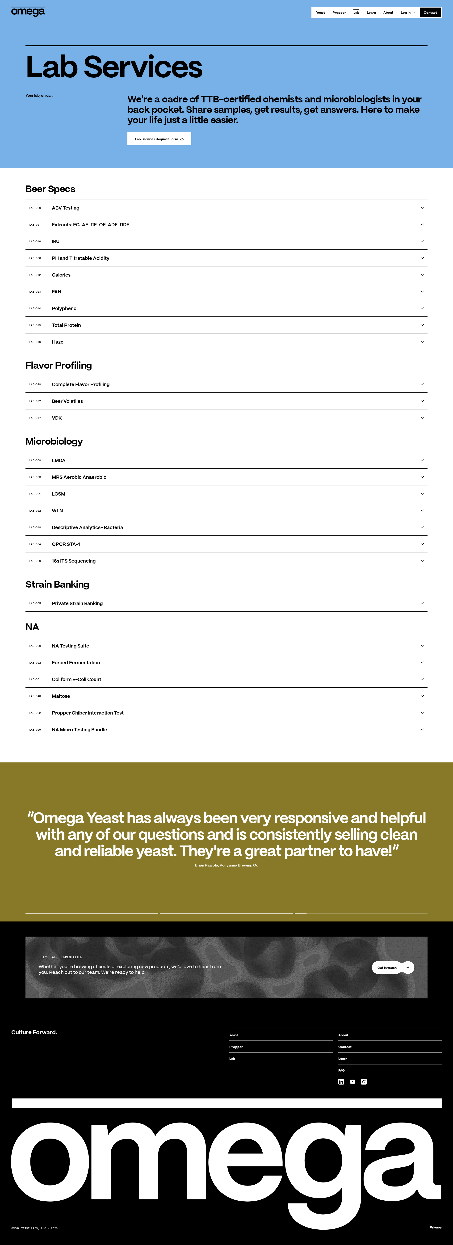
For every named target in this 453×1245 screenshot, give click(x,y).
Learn (371, 12)
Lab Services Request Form (156, 138)
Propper (339, 12)
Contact (430, 12)
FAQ (341, 1070)
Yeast (320, 12)
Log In (406, 12)
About (388, 12)
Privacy (436, 1227)
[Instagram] (364, 1082)
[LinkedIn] (341, 1082)
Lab (356, 12)
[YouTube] (352, 1082)
